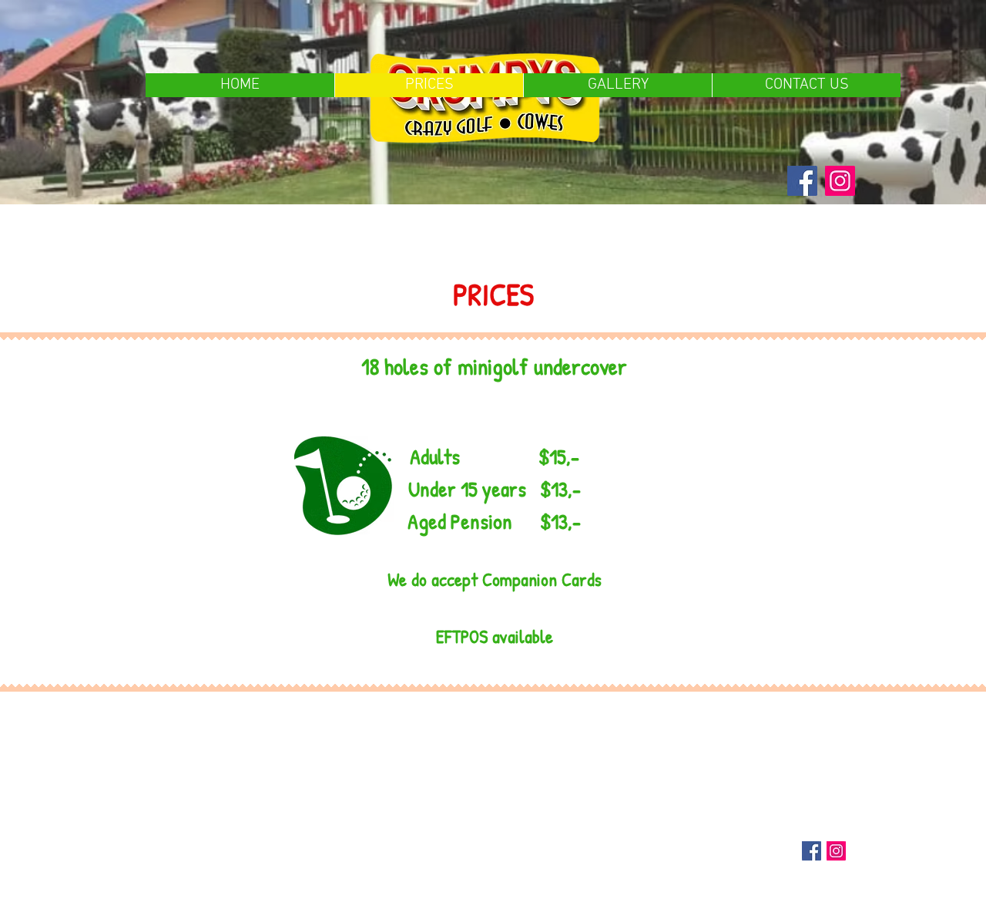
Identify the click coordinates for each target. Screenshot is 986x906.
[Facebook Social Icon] (811, 851)
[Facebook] (802, 181)
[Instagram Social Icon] (836, 851)
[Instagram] (840, 181)
